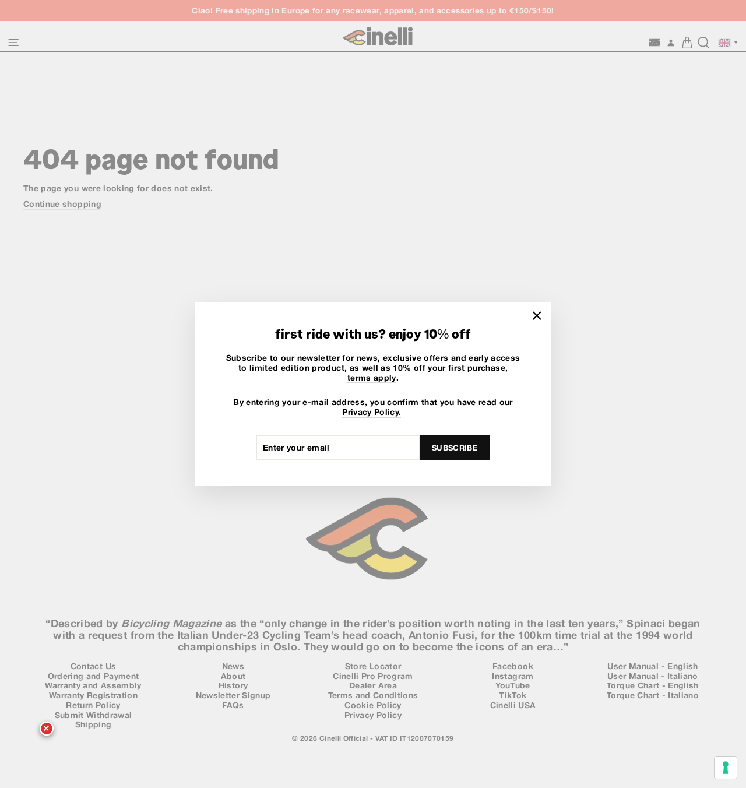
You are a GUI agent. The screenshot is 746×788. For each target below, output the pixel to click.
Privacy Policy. (371, 412)
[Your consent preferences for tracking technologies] (726, 768)
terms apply (371, 377)
